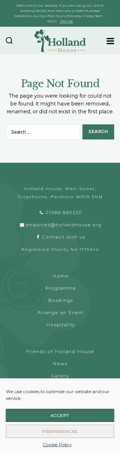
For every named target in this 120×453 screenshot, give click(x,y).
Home (60, 276)
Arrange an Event (61, 312)
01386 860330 (63, 212)
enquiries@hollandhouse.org (64, 225)
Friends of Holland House (60, 351)
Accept (60, 415)
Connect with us (63, 237)
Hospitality (60, 324)
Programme (60, 288)
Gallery (60, 376)
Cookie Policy (57, 444)
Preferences (60, 431)
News (60, 363)
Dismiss (66, 21)
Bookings (60, 300)
